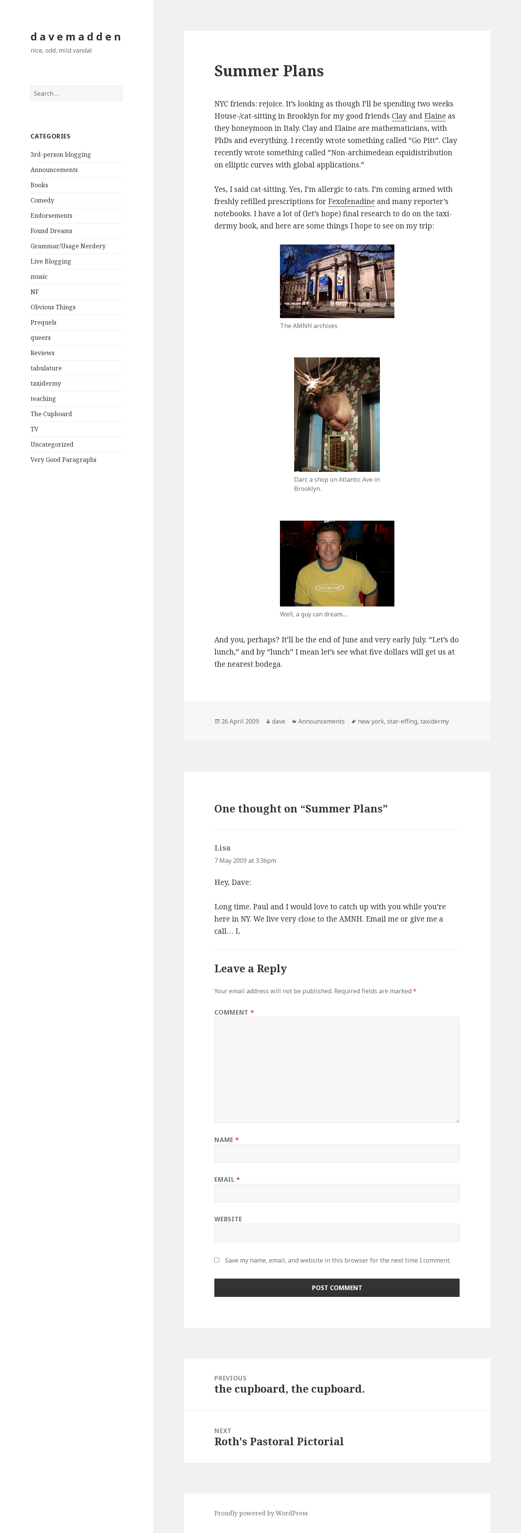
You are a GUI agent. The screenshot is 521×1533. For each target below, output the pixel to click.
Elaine (435, 116)
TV (35, 429)
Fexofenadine (351, 201)
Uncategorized (52, 444)
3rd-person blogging (61, 154)
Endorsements (51, 215)
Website (228, 1219)
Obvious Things (53, 307)
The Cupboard (51, 414)
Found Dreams (51, 231)
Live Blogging (51, 261)
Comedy (42, 200)
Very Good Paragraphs (63, 459)
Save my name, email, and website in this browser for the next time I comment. (338, 1260)
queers (41, 337)
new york (371, 721)
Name (226, 1140)
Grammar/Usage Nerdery (68, 246)
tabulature (46, 368)
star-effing (402, 721)
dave (278, 721)
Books (39, 185)
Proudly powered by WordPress (261, 1513)
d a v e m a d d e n (76, 36)
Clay (399, 116)
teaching (43, 398)
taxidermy (46, 383)
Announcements (54, 170)
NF (35, 292)
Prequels (43, 322)
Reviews (43, 353)
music (39, 276)
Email (227, 1179)
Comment (234, 1012)
